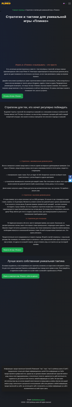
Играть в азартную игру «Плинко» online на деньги (21, 276)
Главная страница (18, 10)
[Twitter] (70, 180)
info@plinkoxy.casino (38, 399)
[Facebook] (70, 177)
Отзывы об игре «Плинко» (12, 96)
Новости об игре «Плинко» (12, 250)
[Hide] (0, 11)
